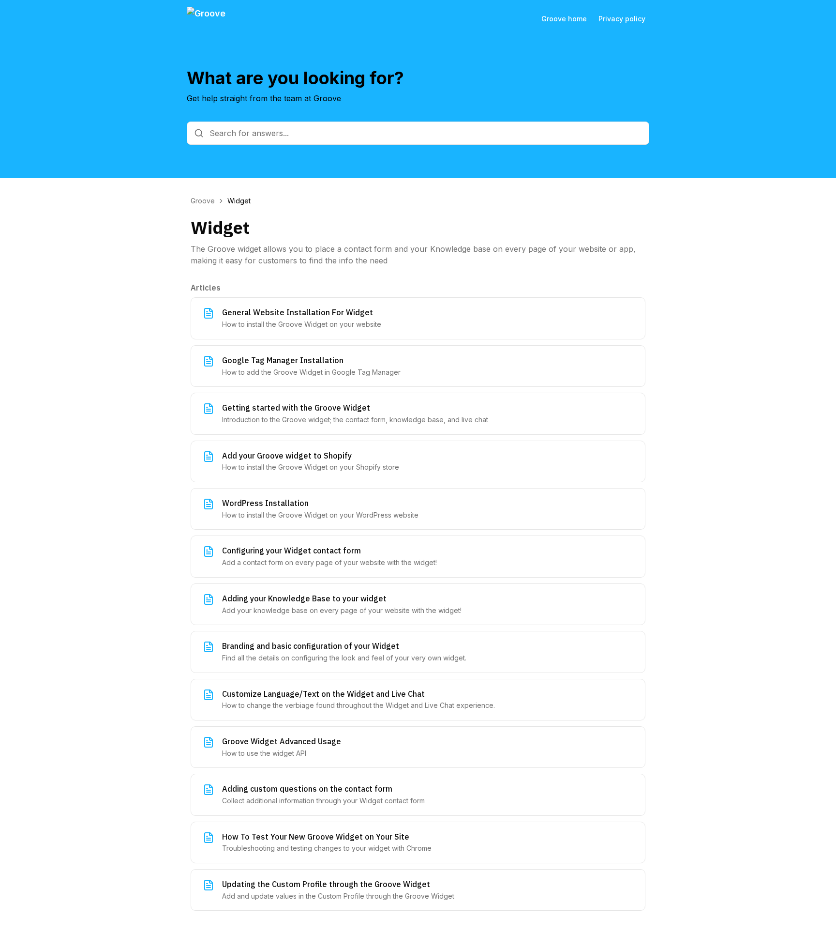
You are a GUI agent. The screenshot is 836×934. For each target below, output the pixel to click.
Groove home (564, 19)
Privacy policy (621, 19)
